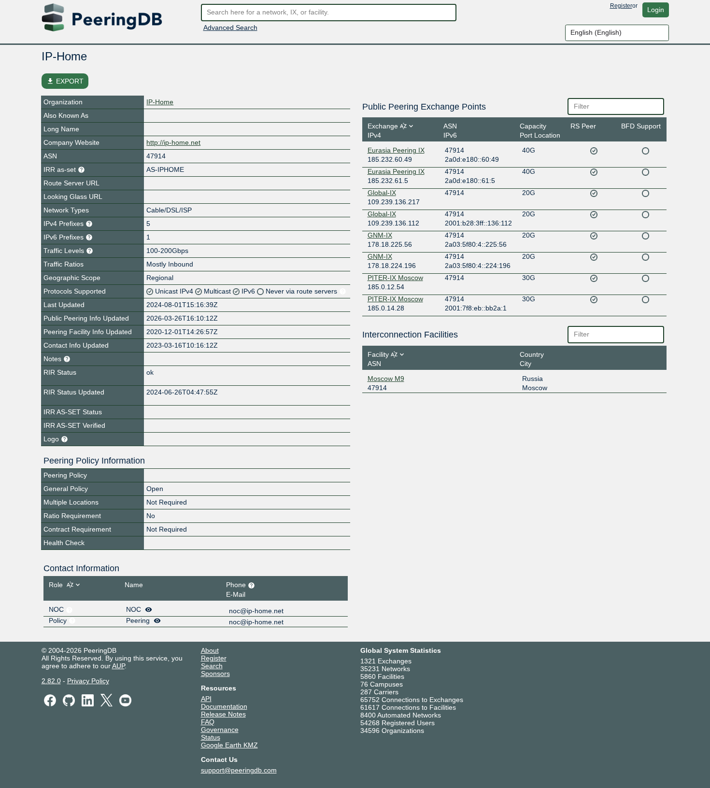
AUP (118, 666)
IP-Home (159, 102)
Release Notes (223, 714)
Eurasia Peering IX (396, 150)
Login (655, 10)
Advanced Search (230, 27)
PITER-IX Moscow (395, 277)
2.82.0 (51, 681)
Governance (220, 729)
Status (210, 737)
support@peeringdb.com (239, 770)
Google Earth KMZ (229, 745)
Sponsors (215, 673)
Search (212, 666)
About (210, 650)
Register (621, 5)
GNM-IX (380, 235)
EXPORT (65, 81)
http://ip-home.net (173, 142)
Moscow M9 (386, 378)
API (206, 699)
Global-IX (382, 193)
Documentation (224, 706)
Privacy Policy (88, 681)
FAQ (207, 722)
